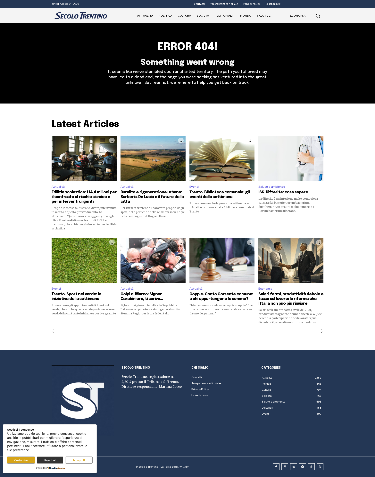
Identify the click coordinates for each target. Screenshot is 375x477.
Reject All (50, 460)
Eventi (194, 187)
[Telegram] (302, 466)
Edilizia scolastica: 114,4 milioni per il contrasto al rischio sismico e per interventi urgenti (84, 197)
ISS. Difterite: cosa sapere (283, 192)
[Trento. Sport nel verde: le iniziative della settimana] (84, 260)
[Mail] (293, 466)
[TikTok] (311, 466)
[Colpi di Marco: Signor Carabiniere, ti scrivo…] (153, 260)
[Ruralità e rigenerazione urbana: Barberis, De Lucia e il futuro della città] (153, 158)
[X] (320, 466)
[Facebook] (276, 466)
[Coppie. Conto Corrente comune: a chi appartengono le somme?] (221, 260)
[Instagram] (284, 466)
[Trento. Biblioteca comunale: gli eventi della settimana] (221, 158)
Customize (21, 460)
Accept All (78, 460)
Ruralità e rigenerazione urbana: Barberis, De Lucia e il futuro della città (152, 197)
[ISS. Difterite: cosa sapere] (290, 158)
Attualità (58, 187)
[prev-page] (55, 331)
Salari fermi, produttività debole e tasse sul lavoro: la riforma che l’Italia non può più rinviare (290, 299)
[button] (317, 15)
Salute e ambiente (271, 187)
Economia (265, 289)
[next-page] (320, 331)
